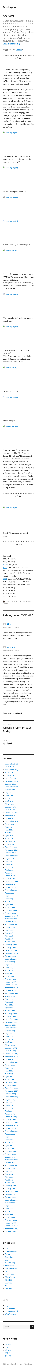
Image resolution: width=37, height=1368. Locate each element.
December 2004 (11, 1054)
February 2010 (10, 876)
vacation (8, 1289)
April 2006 (9, 1008)
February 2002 (11, 1151)
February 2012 (10, 807)
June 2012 (9, 795)
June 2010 (9, 864)
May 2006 (9, 1005)
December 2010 (11, 847)
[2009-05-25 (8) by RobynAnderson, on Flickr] (18, 335)
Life (24, 601)
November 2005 (11, 1022)
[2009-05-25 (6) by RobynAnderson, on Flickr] (18, 259)
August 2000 (10, 1203)
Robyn (8, 601)
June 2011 (9, 830)
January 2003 (10, 1120)
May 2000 (9, 1211)
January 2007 (10, 982)
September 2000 (11, 1200)
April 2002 (9, 1145)
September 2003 (11, 1097)
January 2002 (10, 1154)
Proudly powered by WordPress (21, 1364)
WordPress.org (11, 1314)
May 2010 (9, 867)
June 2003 (9, 1105)
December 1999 (11, 1226)
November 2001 (11, 1160)
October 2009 (10, 887)
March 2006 (10, 1011)
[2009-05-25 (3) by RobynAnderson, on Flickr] (18, 206)
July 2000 (9, 1206)
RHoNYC (8, 1280)
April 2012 (9, 801)
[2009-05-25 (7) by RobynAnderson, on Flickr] (18, 303)
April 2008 (9, 939)
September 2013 (11, 770)
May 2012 (9, 798)
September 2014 (11, 764)
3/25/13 (8, 1356)
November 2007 (11, 953)
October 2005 (10, 1025)
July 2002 (9, 1137)
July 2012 (8, 793)
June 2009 (9, 899)
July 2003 (8, 1102)
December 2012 (11, 778)
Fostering (9, 1257)
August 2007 (10, 962)
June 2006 (9, 1002)
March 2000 (10, 1217)
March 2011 (9, 838)
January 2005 (10, 1051)
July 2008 (9, 930)
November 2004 (11, 1056)
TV (6, 1286)
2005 (5, 567)
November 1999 (11, 1229)
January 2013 (10, 775)
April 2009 (9, 904)
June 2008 (9, 933)
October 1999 (10, 1231)
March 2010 (9, 873)
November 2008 (11, 919)
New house (9, 1266)
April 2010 (9, 870)
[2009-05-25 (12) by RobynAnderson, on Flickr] (18, 435)
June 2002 (9, 1140)
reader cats (9, 1274)
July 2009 (9, 896)
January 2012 (10, 810)
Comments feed (11, 1311)
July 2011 (8, 827)
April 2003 (9, 1111)
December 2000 (11, 1191)
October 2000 (10, 1197)
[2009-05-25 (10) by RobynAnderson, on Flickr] (18, 406)
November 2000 (11, 1194)
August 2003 (10, 1100)
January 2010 (10, 879)
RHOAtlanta (10, 1277)
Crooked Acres (11, 1251)
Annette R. (11, 647)
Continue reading (11, 44)
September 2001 (11, 1166)
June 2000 (9, 1209)
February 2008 (11, 945)
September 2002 (11, 1131)
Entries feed (10, 1308)
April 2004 (9, 1077)
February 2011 (10, 841)
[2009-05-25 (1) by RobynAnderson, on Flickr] (18, 141)
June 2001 (9, 1174)
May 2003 (9, 1108)
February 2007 (11, 979)
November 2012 (11, 781)
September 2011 (11, 821)
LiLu (9, 624)
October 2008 (10, 922)
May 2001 (9, 1177)
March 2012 (9, 804)
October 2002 (10, 1128)
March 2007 (10, 976)
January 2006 (10, 1016)
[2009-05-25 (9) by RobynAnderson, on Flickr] (18, 376)
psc (6, 1271)
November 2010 (11, 850)
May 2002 (9, 1143)
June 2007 (9, 968)
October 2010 (10, 853)
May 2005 (9, 1039)
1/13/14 (7, 1347)
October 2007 (10, 956)
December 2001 (11, 1157)
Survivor (8, 1283)
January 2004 (10, 1085)
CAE (6, 1248)
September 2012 (11, 787)
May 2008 (9, 936)
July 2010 (8, 861)
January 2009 (10, 913)
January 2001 (10, 1188)
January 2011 (10, 844)
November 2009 (11, 884)
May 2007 (9, 970)
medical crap (10, 1263)
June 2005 (9, 1036)
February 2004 (11, 1082)
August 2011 (10, 824)
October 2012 (10, 784)
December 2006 (11, 985)
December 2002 (11, 1122)
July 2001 (8, 1171)
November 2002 (11, 1125)
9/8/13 (7, 1353)
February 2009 (11, 910)
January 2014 (10, 767)
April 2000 (9, 1214)
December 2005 (11, 1019)
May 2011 (8, 833)
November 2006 (11, 988)
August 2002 (10, 1134)
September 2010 (11, 856)
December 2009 (11, 881)
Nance (19, 49)
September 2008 (11, 925)
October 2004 (10, 1059)
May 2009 (9, 902)
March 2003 (10, 1114)
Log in (7, 1305)
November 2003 (11, 1091)
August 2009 (10, 893)
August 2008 (10, 927)
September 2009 (11, 890)
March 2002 (10, 1148)
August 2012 (10, 790)
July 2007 (8, 965)
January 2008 (10, 947)
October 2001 (10, 1163)
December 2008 (11, 916)
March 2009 (10, 907)
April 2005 (9, 1042)
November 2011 (11, 815)
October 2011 (10, 818)
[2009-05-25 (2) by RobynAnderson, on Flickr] (18, 176)
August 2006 (10, 996)
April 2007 (9, 973)
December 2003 (11, 1088)
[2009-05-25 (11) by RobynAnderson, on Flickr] (18, 517)
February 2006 (11, 1013)
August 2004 (10, 1065)
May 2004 (9, 1074)
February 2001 (10, 1186)
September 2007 (11, 959)
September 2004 (11, 1062)
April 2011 (9, 836)
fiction (7, 1254)
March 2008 (10, 942)
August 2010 (10, 859)
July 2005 (9, 1034)
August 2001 (10, 1168)
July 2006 (9, 999)
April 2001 (9, 1180)
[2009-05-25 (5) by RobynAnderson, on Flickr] (18, 230)
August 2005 (10, 1031)
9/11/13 (8, 1350)
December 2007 (11, 950)
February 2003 (11, 1117)
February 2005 (11, 1048)
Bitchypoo (9, 7)
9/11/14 (8, 1344)
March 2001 (9, 1183)
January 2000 (10, 1223)
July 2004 (9, 1068)
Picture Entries (11, 1268)
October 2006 (10, 990)
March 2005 (10, 1045)
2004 (5, 579)
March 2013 (9, 772)
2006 (5, 565)
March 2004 (10, 1079)
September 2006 (11, 993)
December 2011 (11, 813)
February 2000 (11, 1220)
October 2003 (10, 1094)
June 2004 (9, 1071)
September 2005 (11, 1028)
